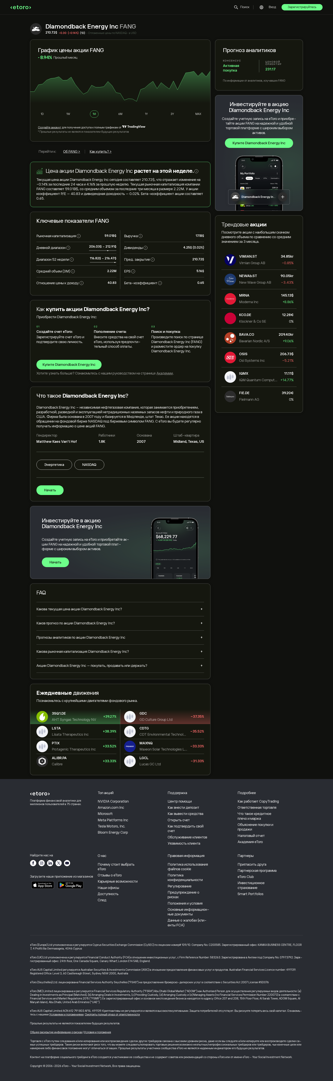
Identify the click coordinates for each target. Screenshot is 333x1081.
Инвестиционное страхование (251, 885)
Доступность (108, 894)
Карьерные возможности (118, 881)
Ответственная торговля (257, 807)
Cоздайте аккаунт (49, 127)
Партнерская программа (257, 871)
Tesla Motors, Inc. (111, 826)
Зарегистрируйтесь (302, 7)
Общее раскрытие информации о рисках (56, 1032)
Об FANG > (71, 151)
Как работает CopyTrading (258, 801)
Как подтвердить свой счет (186, 828)
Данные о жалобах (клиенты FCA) (187, 922)
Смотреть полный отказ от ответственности (112, 1014)
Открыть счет (179, 820)
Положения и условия (185, 903)
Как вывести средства (185, 814)
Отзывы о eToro (110, 875)
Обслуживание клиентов (187, 837)
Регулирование (180, 886)
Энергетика (54, 465)
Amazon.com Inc (111, 807)
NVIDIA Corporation (113, 801)
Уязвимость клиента (184, 843)
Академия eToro (250, 842)
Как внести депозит (183, 807)
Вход (272, 7)
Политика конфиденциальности (185, 877)
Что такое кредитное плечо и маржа (254, 816)
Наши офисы (108, 888)
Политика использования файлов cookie (188, 867)
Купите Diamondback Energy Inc (259, 143)
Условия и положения (97, 1032)
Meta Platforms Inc (113, 820)
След (102, 900)
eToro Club (246, 877)
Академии (164, 373)
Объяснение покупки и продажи (255, 827)
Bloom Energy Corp (113, 832)
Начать (50, 490)
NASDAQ (89, 465)
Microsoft (105, 814)
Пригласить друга (252, 864)
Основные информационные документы (188, 912)
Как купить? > (101, 151)
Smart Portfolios (250, 894)
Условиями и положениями (66, 1014)
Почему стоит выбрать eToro (116, 867)
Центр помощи (180, 801)
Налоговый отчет (251, 836)
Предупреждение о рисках (183, 894)
